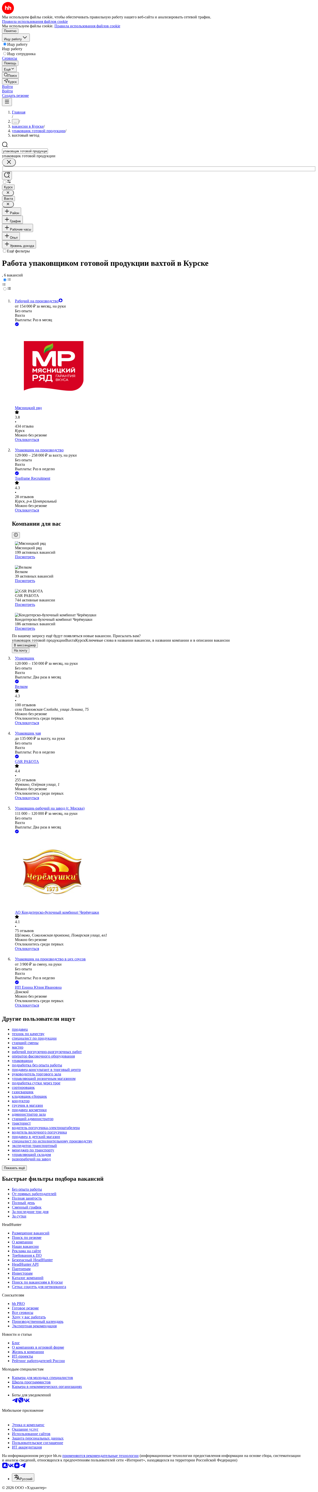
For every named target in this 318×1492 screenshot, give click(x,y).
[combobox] (25, 151)
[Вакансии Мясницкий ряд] (164, 366)
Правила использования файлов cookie (87, 26)
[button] (7, 86)
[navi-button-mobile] (7, 102)
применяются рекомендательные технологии (100, 1455)
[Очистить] (9, 162)
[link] (10, 75)
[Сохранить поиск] (7, 175)
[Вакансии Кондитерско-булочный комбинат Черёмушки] (164, 872)
